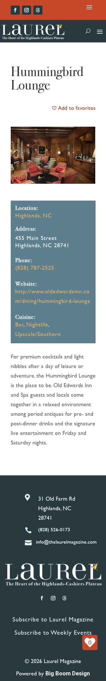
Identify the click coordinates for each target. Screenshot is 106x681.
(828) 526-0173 (54, 529)
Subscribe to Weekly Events (53, 632)
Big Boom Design (68, 673)
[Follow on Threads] (37, 10)
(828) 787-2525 (34, 268)
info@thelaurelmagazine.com (66, 542)
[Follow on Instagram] (26, 10)
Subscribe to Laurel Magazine (53, 619)
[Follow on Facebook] (15, 10)
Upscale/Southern (38, 334)
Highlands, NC (33, 215)
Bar (19, 324)
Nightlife (37, 324)
